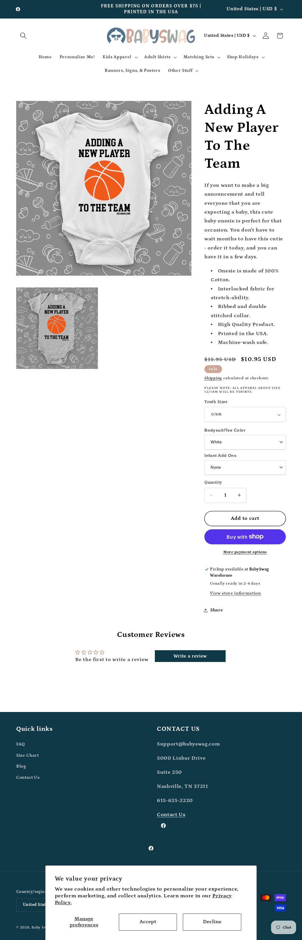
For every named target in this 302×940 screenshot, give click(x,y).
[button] (23, 36)
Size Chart (27, 755)
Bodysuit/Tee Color (224, 430)
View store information (235, 593)
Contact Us (28, 777)
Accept (147, 922)
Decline (212, 922)
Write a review (190, 656)
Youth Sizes (215, 402)
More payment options (245, 552)
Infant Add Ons (220, 455)
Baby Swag (41, 927)
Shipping (213, 378)
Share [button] (216, 610)
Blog (21, 766)
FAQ (20, 744)
